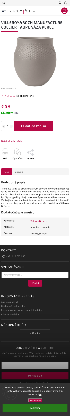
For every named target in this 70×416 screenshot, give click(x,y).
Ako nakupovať (9, 302)
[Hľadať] (59, 3)
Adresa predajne (10, 314)
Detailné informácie (11, 141)
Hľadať (35, 283)
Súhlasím (35, 408)
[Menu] (3, 10)
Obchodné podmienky (13, 306)
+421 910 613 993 (15, 256)
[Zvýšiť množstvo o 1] (11, 126)
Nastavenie (35, 400)
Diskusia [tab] (19, 171)
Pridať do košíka (33, 126)
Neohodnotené (25, 96)
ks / (35, 332)
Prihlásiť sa (35, 375)
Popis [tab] (7, 171)
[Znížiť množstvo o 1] (3, 126)
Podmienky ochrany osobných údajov (22, 310)
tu (40, 394)
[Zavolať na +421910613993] (4, 3)
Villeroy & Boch (38, 220)
